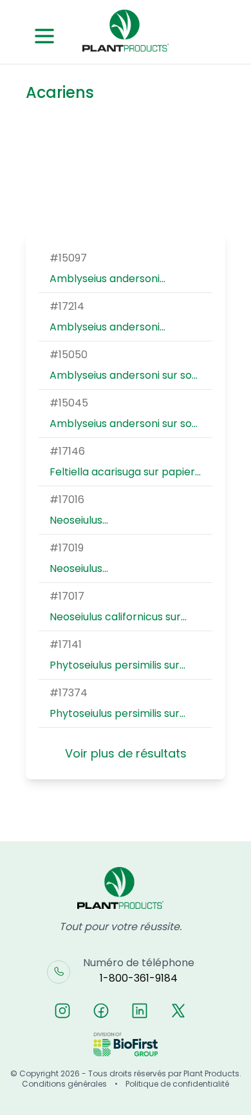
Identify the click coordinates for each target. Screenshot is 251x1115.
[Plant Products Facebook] (101, 1011)
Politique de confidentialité (177, 1084)
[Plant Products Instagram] (62, 1011)
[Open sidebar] (44, 36)
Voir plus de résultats (126, 753)
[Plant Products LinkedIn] (140, 1011)
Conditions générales (64, 1084)
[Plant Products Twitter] (178, 1011)
